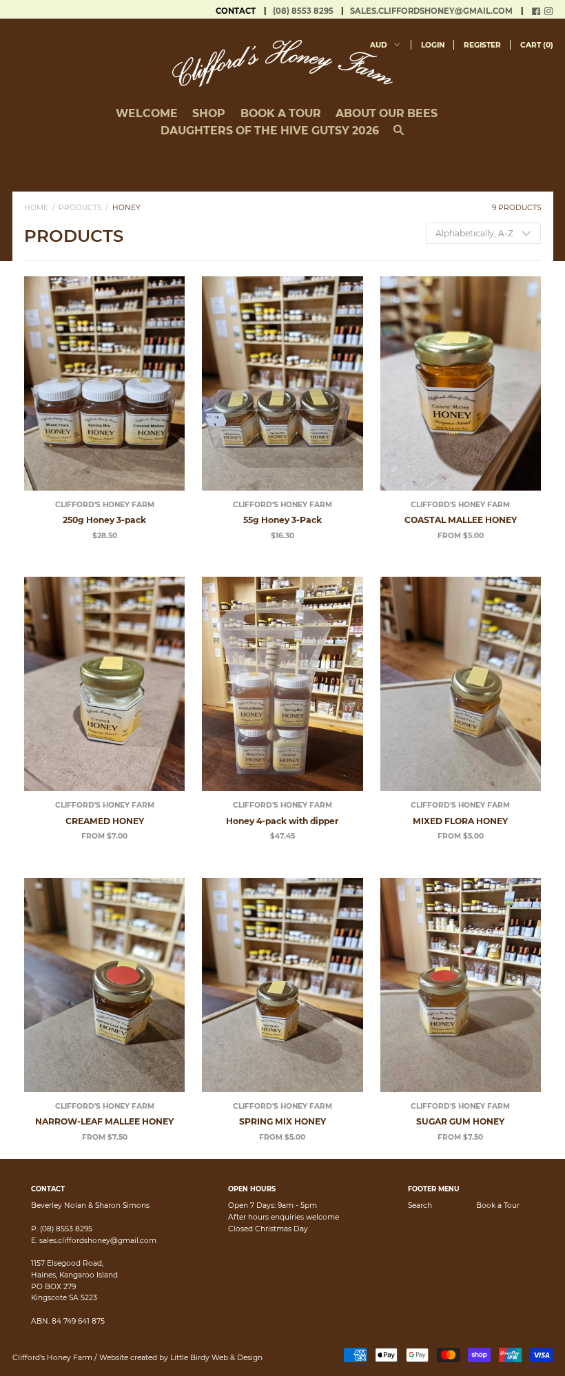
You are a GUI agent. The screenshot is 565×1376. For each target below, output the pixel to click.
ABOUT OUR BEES (387, 113)
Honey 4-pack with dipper (282, 821)
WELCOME (147, 113)
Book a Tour (498, 1205)
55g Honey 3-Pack (282, 520)
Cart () (536, 45)
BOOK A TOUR (280, 113)
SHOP (208, 113)
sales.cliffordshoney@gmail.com (431, 11)
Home (36, 207)
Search (420, 1205)
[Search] (398, 136)
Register (482, 45)
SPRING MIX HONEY (282, 1121)
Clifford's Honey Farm (104, 504)
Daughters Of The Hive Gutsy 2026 (270, 130)
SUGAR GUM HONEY (460, 1121)
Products (80, 207)
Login (432, 45)
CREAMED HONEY (104, 821)
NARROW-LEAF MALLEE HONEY (104, 1121)
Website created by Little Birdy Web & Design (181, 1357)
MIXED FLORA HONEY (460, 821)
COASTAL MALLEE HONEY (460, 520)
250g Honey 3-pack (104, 520)
